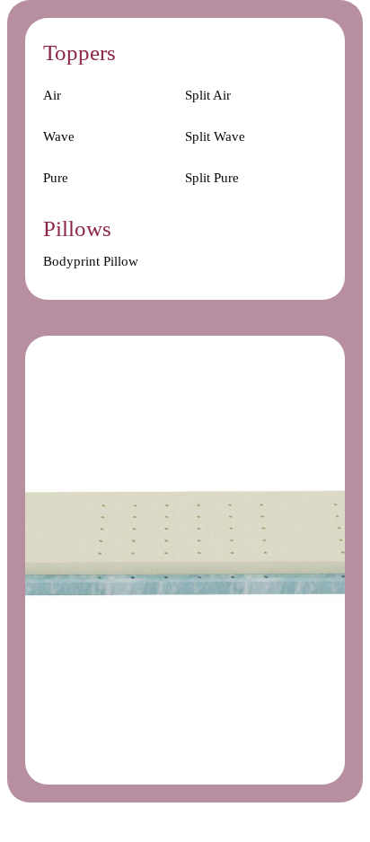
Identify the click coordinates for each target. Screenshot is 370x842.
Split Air (208, 95)
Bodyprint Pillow (90, 261)
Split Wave (215, 136)
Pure (55, 178)
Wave (59, 136)
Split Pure (212, 178)
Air (52, 95)
